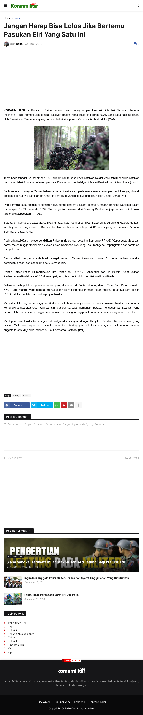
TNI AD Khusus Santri (21, 633)
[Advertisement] (71, 77)
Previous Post (14, 458)
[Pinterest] (64, 405)
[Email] (71, 405)
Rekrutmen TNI (17, 622)
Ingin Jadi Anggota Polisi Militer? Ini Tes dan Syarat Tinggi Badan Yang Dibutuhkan (76, 578)
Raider (18, 18)
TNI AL (12, 637)
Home (7, 18)
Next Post (131, 458)
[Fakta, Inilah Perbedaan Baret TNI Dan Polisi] (13, 599)
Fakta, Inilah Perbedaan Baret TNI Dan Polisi (51, 594)
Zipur (11, 652)
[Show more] (78, 405)
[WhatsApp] (57, 405)
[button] (5, 5)
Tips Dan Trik (16, 644)
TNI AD (26, 395)
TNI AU (12, 641)
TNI (10, 626)
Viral (10, 648)
